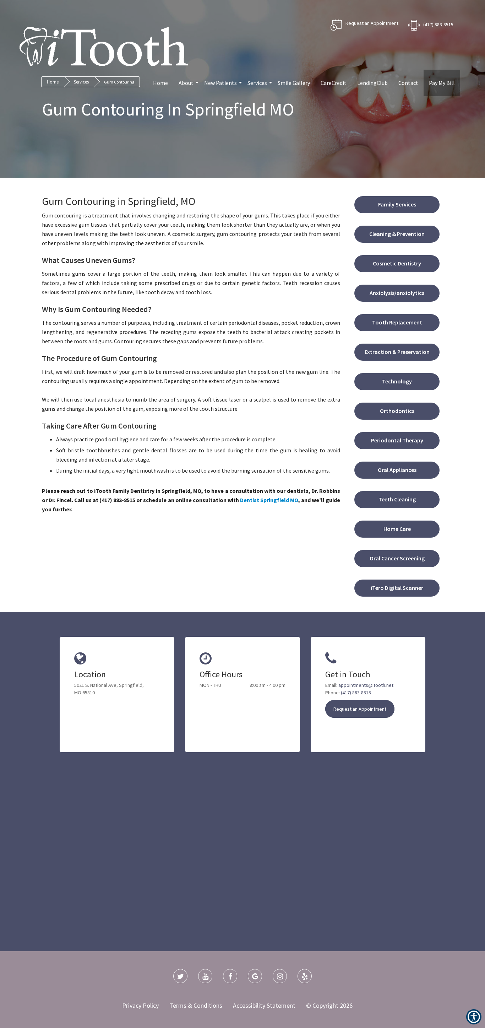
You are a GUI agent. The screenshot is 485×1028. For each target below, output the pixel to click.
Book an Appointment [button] (364, 25)
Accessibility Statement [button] (264, 1005)
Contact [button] (408, 82)
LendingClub (372, 82)
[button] (269, 500)
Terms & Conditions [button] (195, 1005)
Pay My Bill (442, 82)
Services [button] (257, 82)
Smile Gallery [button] (294, 82)
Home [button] (160, 82)
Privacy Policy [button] (140, 1005)
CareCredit (334, 82)
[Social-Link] (180, 976)
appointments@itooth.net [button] (365, 685)
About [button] (186, 82)
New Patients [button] (220, 82)
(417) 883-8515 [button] (438, 24)
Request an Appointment (359, 709)
